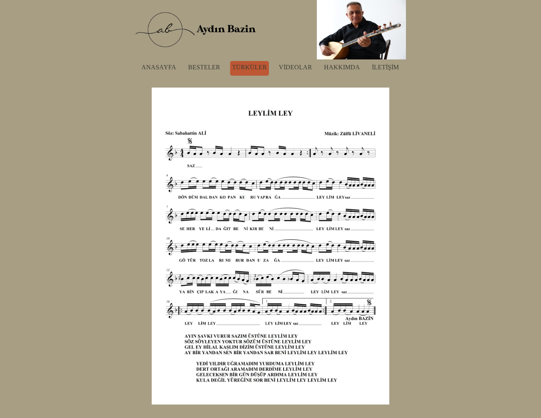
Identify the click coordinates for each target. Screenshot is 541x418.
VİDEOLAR (295, 67)
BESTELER (204, 67)
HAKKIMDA (342, 67)
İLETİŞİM (385, 67)
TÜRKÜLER (249, 67)
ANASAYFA (158, 67)
